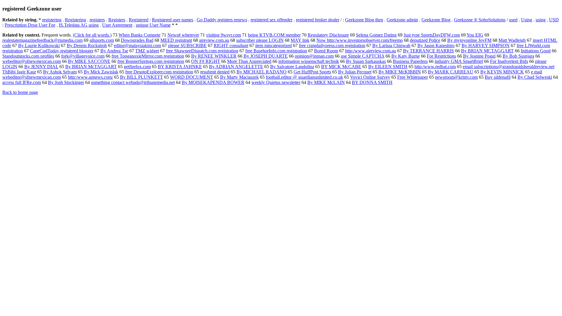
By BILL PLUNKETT (141, 77)
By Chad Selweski (535, 77)
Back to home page (20, 92)
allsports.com (102, 40)
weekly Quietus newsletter (275, 82)
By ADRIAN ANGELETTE (236, 66)
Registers (116, 19)
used (513, 19)
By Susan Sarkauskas (366, 61)
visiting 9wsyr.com (223, 34)
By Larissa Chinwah (391, 45)
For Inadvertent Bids (509, 61)
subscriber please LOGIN (260, 40)
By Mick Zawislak (101, 71)
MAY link (300, 40)
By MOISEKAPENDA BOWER (213, 82)
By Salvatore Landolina (292, 66)
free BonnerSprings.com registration (150, 61)
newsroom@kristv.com (456, 77)
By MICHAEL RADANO (262, 71)
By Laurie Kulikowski (39, 45)
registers (97, 19)
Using (526, 19)
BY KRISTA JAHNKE (180, 66)
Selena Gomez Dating (376, 34)
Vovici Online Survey (370, 77)
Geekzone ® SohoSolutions (480, 19)
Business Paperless (410, 61)
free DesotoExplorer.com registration (159, 71)
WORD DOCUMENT (191, 77)
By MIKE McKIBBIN (399, 71)
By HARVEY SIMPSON (486, 45)
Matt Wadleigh (512, 40)
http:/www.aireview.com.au (370, 50)
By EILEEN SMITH (387, 66)
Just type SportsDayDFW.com (432, 34)
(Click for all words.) (92, 34)
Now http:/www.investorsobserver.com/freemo (359, 40)
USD (554, 19)
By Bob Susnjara (518, 56)
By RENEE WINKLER (214, 56)
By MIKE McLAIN (326, 82)
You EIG (475, 34)
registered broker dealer (317, 19)
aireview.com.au (214, 40)
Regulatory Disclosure (328, 34)
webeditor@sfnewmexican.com (31, 61)
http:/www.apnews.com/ (90, 77)
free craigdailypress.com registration (332, 45)
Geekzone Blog (436, 19)
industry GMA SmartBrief (459, 61)
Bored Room (326, 50)
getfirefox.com (137, 66)
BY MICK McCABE (341, 66)
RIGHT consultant (231, 45)
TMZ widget (147, 50)
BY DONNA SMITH (372, 82)
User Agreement (117, 25)
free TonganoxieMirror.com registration (148, 56)
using (541, 19)
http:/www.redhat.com (435, 66)
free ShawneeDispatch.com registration (202, 50)
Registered (138, 19)
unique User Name (153, 25)
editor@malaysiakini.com (137, 45)
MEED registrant (176, 40)
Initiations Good (536, 50)
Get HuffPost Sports (312, 71)
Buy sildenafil (497, 77)
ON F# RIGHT (205, 61)
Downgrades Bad (137, 40)
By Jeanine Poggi (479, 56)
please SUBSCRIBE (187, 45)
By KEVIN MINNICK (502, 71)
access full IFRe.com (21, 82)
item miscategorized (273, 45)
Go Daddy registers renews (222, 19)
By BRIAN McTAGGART (91, 66)
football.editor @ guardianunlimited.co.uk (304, 77)
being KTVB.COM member (274, 34)
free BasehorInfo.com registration (276, 50)
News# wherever (183, 34)
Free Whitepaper (412, 77)
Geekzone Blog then (364, 19)
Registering (75, 19)
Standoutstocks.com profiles (28, 56)
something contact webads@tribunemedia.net (133, 82)
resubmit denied (214, 71)
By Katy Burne (405, 56)
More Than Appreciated (249, 61)
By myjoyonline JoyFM (469, 40)
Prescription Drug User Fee (30, 25)
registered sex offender (271, 19)
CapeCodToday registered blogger (61, 50)
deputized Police (425, 40)
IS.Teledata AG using (79, 25)
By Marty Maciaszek (239, 77)
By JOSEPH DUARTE (266, 56)
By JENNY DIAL (41, 66)
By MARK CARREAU (450, 71)
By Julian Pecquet (354, 71)
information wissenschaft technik (308, 61)
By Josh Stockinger (66, 82)
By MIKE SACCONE (89, 61)
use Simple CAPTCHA (362, 56)
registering (51, 19)
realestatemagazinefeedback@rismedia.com (42, 40)
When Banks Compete (139, 34)
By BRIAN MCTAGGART (487, 50)
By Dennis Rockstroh (87, 45)
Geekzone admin (402, 19)
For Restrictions (441, 56)
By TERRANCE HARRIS (428, 50)
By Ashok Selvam (60, 71)
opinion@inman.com (314, 56)
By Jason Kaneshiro (436, 45)
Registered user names (172, 19)
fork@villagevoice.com (82, 56)
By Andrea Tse (114, 50)
